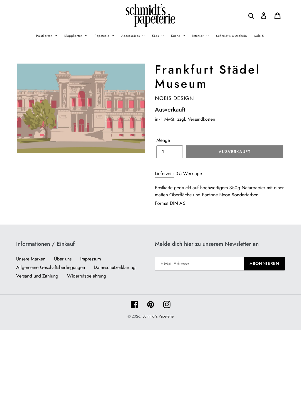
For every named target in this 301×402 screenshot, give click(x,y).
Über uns (62, 258)
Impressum (90, 258)
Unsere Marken (30, 258)
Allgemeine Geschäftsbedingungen (50, 267)
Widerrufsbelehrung (86, 276)
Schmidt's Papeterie (158, 316)
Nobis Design (174, 98)
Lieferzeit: (164, 173)
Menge (163, 140)
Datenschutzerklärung (115, 267)
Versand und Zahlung (37, 276)
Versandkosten (201, 119)
